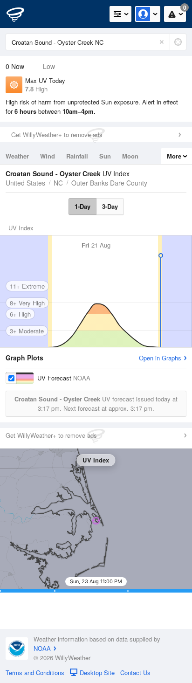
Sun (105, 156)
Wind (47, 156)
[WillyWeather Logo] (21, 14)
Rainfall (77, 156)
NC (58, 182)
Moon (130, 156)
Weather (17, 156)
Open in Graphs (160, 357)
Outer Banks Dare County (109, 182)
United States (25, 182)
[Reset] (161, 42)
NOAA (42, 648)
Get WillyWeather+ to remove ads (57, 134)
